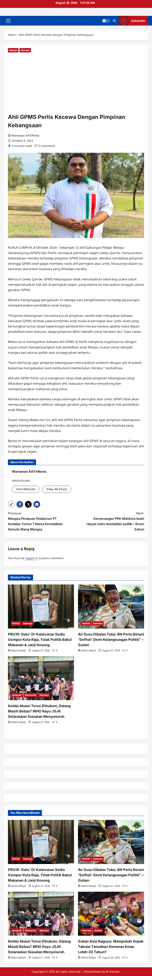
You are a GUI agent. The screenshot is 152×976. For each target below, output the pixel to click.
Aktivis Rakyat (18, 650)
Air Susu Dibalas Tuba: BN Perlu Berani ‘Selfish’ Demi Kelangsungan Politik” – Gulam (111, 639)
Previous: (35, 521)
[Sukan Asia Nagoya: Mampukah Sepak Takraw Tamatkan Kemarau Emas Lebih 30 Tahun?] (111, 914)
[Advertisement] (76, 83)
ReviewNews (92, 971)
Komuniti (30, 695)
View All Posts (57, 489)
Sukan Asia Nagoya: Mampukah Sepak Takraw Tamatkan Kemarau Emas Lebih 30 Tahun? (110, 946)
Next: (115, 521)
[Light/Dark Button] (106, 21)
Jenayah (17, 695)
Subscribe (138, 20)
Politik (16, 623)
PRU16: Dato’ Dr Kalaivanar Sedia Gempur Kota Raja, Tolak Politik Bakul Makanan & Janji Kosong (40, 639)
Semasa (25, 50)
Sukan (98, 930)
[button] (8, 21)
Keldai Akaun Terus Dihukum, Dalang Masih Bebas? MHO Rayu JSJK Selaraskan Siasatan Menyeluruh (39, 711)
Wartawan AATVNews (25, 135)
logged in (31, 558)
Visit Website (25, 489)
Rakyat (13, 50)
